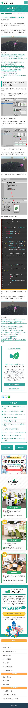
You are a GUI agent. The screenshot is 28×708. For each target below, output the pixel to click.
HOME (5, 644)
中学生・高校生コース (9, 651)
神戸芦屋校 (6, 681)
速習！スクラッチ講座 (9, 695)
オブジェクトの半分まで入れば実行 (11, 69)
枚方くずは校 (7, 677)
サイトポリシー (7, 663)
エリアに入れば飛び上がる (8, 64)
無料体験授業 (7, 655)
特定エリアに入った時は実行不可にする (12, 62)
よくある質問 (7, 659)
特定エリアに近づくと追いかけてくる (11, 56)
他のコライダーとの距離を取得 (12, 435)
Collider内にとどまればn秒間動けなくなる (13, 54)
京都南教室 (6, 684)
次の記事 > (21, 447)
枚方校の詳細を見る (14, 384)
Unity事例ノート (7, 691)
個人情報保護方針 (8, 667)
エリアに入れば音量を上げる (9, 73)
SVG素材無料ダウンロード (10, 698)
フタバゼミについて (8, 670)
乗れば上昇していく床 (10, 421)
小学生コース (7, 647)
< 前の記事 (7, 447)
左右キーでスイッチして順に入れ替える (15, 432)
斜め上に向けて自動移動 (10, 417)
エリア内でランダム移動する (9, 71)
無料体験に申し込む (14, 388)
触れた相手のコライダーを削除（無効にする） (13, 68)
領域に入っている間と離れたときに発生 (12, 66)
